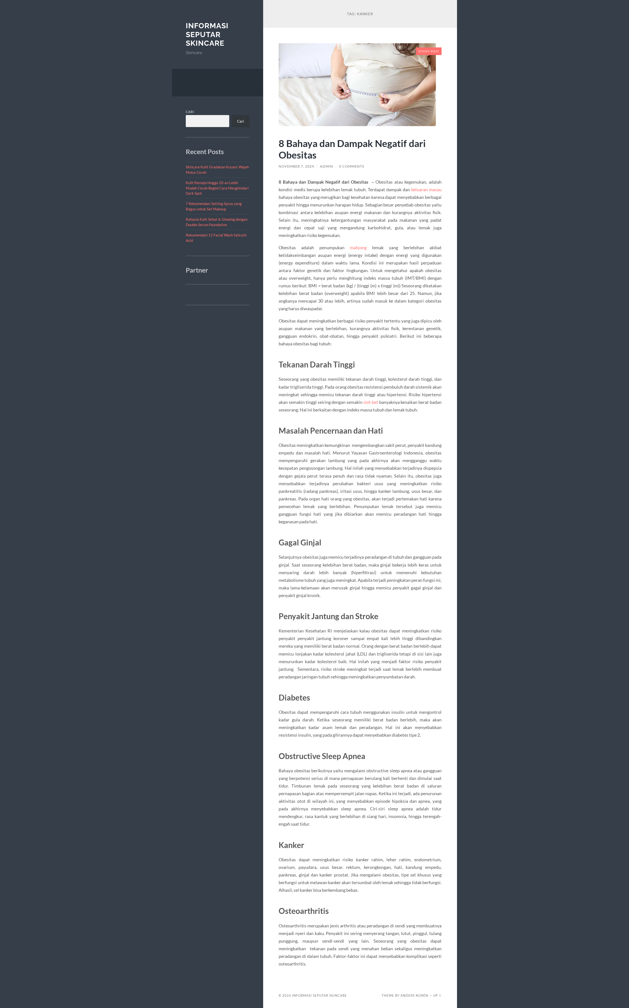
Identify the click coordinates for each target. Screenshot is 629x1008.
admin (326, 166)
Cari (190, 112)
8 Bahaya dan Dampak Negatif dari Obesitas (352, 149)
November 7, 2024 (296, 166)
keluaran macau (426, 189)
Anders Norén (414, 995)
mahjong (358, 247)
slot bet (370, 402)
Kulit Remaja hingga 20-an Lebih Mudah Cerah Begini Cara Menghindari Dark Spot (217, 187)
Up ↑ (437, 995)
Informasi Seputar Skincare (207, 34)
